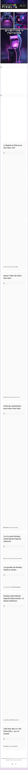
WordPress (23, 758)
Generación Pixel (5, 758)
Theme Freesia (18, 758)
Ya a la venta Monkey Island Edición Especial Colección (12, 539)
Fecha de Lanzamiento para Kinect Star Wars (12, 407)
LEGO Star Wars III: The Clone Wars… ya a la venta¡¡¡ (12, 731)
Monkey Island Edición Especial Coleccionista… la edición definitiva (13, 598)
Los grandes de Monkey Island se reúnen (12, 568)
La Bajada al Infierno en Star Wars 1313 (12, 146)
